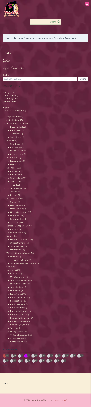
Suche (6, 75)
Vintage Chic (9, 92)
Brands (6, 383)
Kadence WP (61, 400)
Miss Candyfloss (10, 98)
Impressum (8, 107)
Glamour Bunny (10, 95)
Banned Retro (9, 102)
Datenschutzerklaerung (14, 110)
